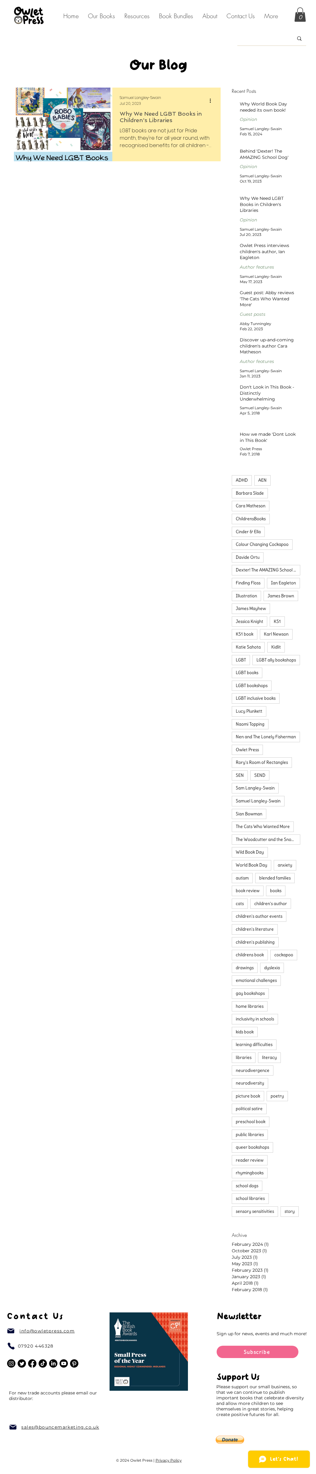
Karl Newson (276, 634)
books (275, 890)
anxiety (285, 865)
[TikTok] (43, 1363)
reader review (250, 1160)
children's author (270, 903)
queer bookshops (252, 1147)
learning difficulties (254, 1044)
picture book (248, 1096)
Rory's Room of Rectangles (262, 762)
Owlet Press (247, 749)
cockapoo (283, 954)
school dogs (247, 1185)
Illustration (246, 596)
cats (240, 903)
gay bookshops (250, 993)
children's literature (255, 929)
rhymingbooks (250, 1172)
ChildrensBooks (251, 518)
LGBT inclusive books (256, 698)
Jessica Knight (249, 621)
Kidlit (276, 647)
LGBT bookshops (252, 685)
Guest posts (252, 314)
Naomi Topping (250, 724)
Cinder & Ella (248, 531)
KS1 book (244, 634)
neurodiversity (250, 1083)
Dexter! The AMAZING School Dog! (268, 570)
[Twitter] (22, 1363)
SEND (259, 775)
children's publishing (255, 942)
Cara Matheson (250, 505)
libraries (244, 1057)
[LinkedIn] (53, 1363)
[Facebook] (32, 1363)
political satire (249, 1108)
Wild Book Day (250, 852)
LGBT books (247, 672)
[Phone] (11, 1346)
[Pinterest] (74, 1363)
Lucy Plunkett (249, 711)
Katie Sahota (248, 647)
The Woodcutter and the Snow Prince (268, 839)
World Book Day (251, 865)
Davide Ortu (248, 557)
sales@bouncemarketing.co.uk (60, 1427)
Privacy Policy (169, 1460)
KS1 (277, 621)
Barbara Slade (250, 493)
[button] (210, 16)
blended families (275, 878)
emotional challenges (256, 980)
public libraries (250, 1134)
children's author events (259, 916)
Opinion (248, 119)
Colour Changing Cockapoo (262, 544)
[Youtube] (64, 1363)
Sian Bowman (249, 814)
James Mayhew (251, 608)
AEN (262, 480)
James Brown (281, 596)
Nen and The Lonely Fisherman (266, 736)
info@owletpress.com (47, 1331)
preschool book (250, 1121)
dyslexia (272, 967)
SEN (240, 775)
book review (248, 890)
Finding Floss (248, 583)
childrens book (250, 954)
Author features (257, 267)
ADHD (242, 480)
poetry (277, 1096)
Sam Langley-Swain (255, 788)
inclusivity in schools (255, 1019)
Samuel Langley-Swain (258, 801)
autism (242, 878)
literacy (269, 1057)
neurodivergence (252, 1070)
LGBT (241, 660)
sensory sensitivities (255, 1211)
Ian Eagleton (283, 583)
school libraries (250, 1198)
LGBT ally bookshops (276, 660)
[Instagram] (11, 1363)
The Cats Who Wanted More (263, 826)
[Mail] (11, 1331)
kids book (245, 1032)
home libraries (250, 1006)
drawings (245, 967)
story (290, 1211)
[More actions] (212, 100)
